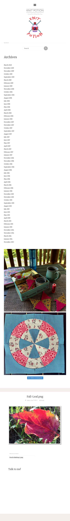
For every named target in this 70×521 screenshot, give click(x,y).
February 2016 (8, 188)
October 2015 (8, 200)
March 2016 (7, 185)
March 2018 (8, 113)
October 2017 (8, 128)
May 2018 (7, 107)
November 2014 (9, 233)
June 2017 (7, 140)
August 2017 (8, 134)
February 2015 (8, 224)
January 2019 (8, 86)
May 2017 (7, 143)
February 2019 (8, 83)
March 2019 (7, 80)
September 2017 (9, 131)
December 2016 (9, 158)
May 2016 (7, 179)
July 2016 (7, 173)
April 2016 (7, 182)
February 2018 (8, 116)
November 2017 (9, 125)
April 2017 (7, 146)
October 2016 (8, 164)
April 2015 (7, 218)
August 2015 (8, 206)
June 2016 (7, 176)
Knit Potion (35, 10)
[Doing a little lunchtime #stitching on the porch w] (35, 280)
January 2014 (8, 239)
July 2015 (7, 209)
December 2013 (9, 242)
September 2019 (9, 77)
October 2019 (8, 74)
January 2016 (8, 191)
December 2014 (9, 230)
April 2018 (7, 110)
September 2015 (9, 203)
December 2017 (9, 122)
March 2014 (7, 236)
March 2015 (7, 221)
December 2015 (9, 194)
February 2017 (8, 152)
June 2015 (7, 212)
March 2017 (7, 149)
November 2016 (9, 161)
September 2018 (9, 95)
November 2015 (9, 197)
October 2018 (8, 92)
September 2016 (9, 167)
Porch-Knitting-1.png (16, 457)
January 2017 (8, 155)
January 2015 (8, 227)
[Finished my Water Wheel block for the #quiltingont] (35, 343)
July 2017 (7, 137)
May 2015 (7, 215)
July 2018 (7, 101)
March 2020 (8, 65)
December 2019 (9, 68)
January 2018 (8, 119)
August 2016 (8, 170)
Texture (41, 400)
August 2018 (8, 98)
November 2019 (9, 71)
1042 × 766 (30, 400)
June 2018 (7, 104)
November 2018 (9, 89)
